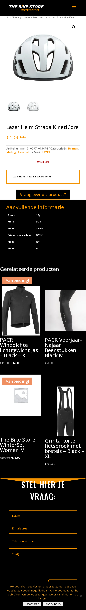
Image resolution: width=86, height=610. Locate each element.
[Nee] (81, 596)
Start (8, 17)
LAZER (46, 152)
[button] (73, 27)
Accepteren (32, 603)
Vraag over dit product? (43, 194)
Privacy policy (52, 603)
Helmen (27, 17)
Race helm (38, 17)
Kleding (17, 17)
